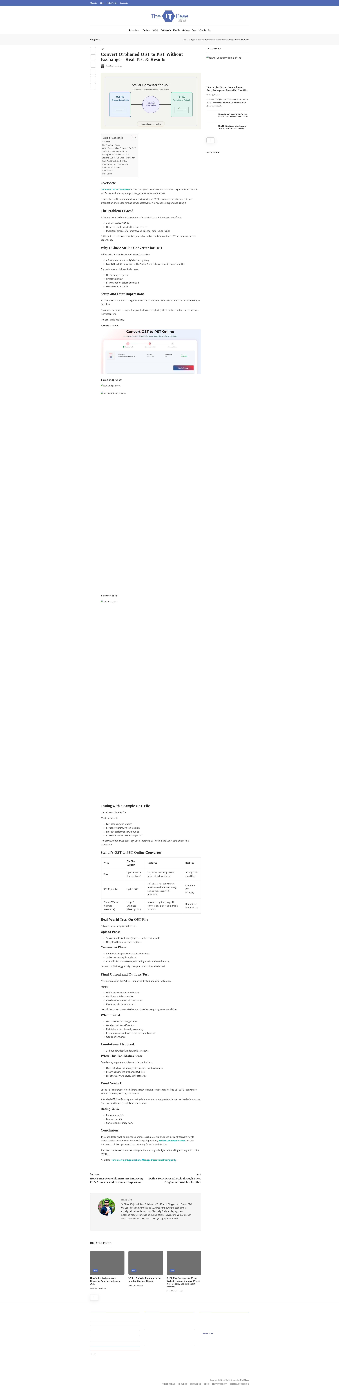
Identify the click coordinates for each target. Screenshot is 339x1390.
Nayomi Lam (171, 1291)
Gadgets (185, 30)
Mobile (156, 30)
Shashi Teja (93, 1288)
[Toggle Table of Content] (133, 137)
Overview (106, 141)
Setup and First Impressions (114, 151)
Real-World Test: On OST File (114, 161)
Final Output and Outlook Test (115, 164)
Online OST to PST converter (115, 189)
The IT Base (244, 1380)
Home (185, 40)
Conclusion (107, 173)
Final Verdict (107, 170)
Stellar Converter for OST (172, 1140)
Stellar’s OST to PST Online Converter (118, 157)
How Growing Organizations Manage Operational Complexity (143, 1159)
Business (146, 30)
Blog (102, 3)
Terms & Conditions (239, 1384)
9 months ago (102, 1288)
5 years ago (139, 1285)
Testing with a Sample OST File (115, 154)
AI (116, 1318)
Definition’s (166, 30)
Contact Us (124, 3)
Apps (194, 30)
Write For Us (112, 3)
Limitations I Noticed (111, 167)
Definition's (116, 1338)
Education (116, 1343)
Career (116, 1333)
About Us (93, 3)
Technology (134, 30)
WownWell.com (213, 1362)
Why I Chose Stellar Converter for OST (119, 148)
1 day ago (217, 95)
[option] (107, 1270)
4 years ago (179, 1291)
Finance (116, 1348)
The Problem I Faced (111, 145)
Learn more (208, 1334)
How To (176, 30)
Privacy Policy (219, 1384)
